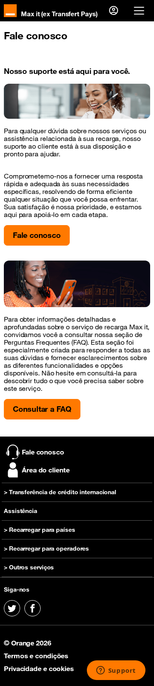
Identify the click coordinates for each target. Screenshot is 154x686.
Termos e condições (36, 656)
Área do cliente (46, 470)
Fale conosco (37, 235)
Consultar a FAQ (42, 408)
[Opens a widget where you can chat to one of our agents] (115, 671)
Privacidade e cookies (39, 668)
